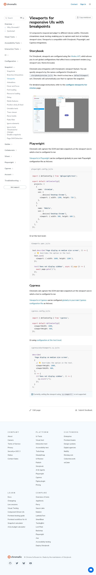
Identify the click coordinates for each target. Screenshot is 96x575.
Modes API (75, 56)
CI (5, 55)
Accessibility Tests (12, 43)
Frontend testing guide (16, 516)
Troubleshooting (11, 180)
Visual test (40, 440)
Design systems (70, 444)
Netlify (66, 451)
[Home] (10, 4)
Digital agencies (70, 447)
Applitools (39, 501)
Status (10, 455)
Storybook (39, 466)
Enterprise (68, 436)
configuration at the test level (49, 340)
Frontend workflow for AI (17, 519)
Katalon (39, 512)
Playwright (9, 162)
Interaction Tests (12, 49)
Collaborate (10, 150)
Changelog (12, 501)
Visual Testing (13, 508)
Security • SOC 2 (14, 451)
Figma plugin (40, 481)
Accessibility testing (43, 542)
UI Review (39, 459)
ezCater (67, 462)
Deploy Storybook (42, 545)
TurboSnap (40, 451)
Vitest (7, 156)
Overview (8, 24)
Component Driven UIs (16, 512)
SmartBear (40, 519)
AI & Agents (40, 470)
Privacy (10, 447)
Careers (11, 440)
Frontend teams (70, 440)
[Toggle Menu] (90, 4)
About (10, 436)
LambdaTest (40, 516)
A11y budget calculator (16, 527)
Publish (38, 462)
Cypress (8, 168)
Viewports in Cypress (38, 300)
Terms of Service (14, 444)
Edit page (37, 410)
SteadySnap (40, 455)
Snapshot (9, 67)
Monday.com (68, 455)
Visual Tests (10, 37)
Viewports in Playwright (39, 158)
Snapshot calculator (15, 523)
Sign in (83, 4)
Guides (7, 144)
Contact (74, 4)
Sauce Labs (40, 508)
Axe (37, 538)
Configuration (10, 61)
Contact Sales (13, 459)
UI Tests (39, 436)
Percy (38, 504)
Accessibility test (42, 447)
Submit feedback (85, 410)
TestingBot (40, 523)
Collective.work (69, 459)
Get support (15, 187)
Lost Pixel (39, 527)
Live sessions (13, 504)
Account (8, 174)
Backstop (39, 531)
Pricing (38, 485)
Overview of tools (42, 497)
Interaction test (41, 444)
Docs (9, 497)
